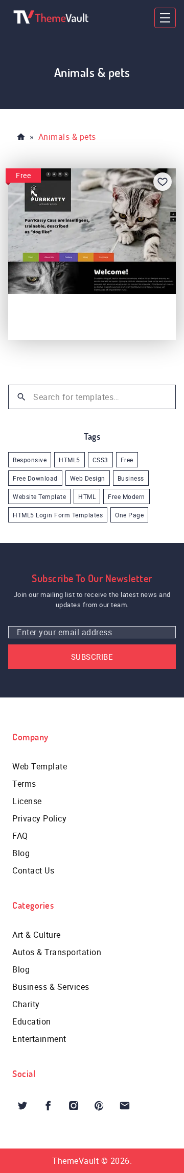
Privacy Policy (39, 818)
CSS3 (100, 460)
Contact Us (33, 870)
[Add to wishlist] (162, 181)
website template (39, 496)
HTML (87, 496)
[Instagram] (73, 1105)
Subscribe (92, 657)
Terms (24, 783)
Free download (35, 478)
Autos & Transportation (56, 952)
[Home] (21, 136)
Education (31, 1021)
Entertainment (39, 1038)
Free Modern (126, 496)
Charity (26, 1004)
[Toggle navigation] (165, 18)
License (27, 801)
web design (87, 478)
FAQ (20, 835)
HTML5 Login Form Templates (58, 515)
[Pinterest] (99, 1105)
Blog (21, 853)
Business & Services (50, 986)
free (127, 460)
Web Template (39, 766)
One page (129, 515)
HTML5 (69, 460)
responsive (30, 460)
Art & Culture (36, 934)
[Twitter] (22, 1105)
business (131, 478)
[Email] (124, 1105)
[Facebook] (48, 1105)
